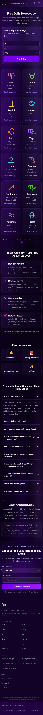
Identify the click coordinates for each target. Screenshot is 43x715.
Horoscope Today (7, 663)
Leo (3, 634)
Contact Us (5, 688)
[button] (21, 405)
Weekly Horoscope (8, 659)
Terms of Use (6, 683)
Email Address (6, 576)
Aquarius (5, 649)
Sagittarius (5, 644)
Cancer (24, 629)
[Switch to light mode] (34, 3)
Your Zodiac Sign (7, 566)
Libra (3, 639)
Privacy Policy (33, 592)
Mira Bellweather (22, 240)
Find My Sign (21, 59)
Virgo (23, 634)
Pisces (24, 649)
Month (5, 40)
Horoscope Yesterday (9, 668)
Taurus (24, 625)
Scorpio (24, 639)
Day (5, 49)
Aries (3, 625)
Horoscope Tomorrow (29, 663)
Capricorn (25, 644)
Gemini (4, 629)
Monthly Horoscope (28, 659)
